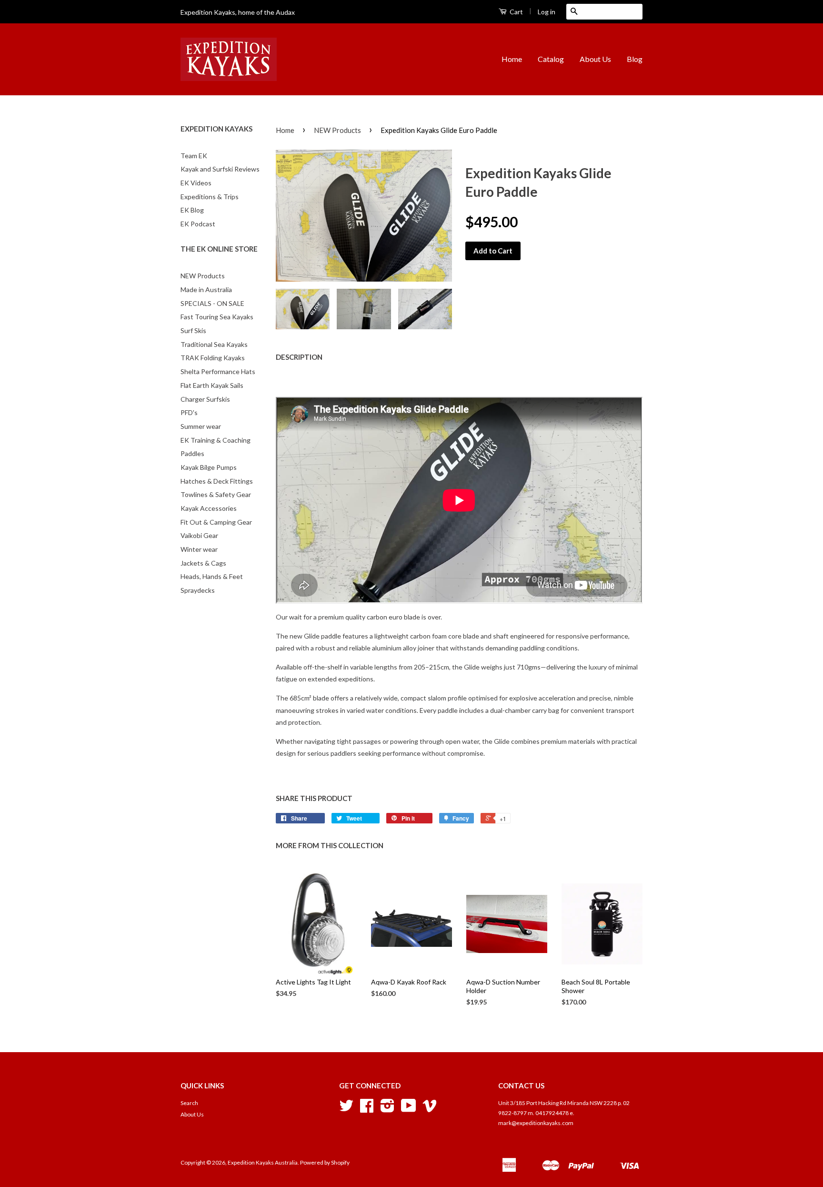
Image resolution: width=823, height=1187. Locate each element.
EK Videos (196, 183)
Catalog (551, 58)
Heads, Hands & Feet (212, 576)
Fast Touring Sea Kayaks (217, 317)
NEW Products (203, 276)
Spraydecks (198, 590)
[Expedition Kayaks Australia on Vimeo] (429, 1109)
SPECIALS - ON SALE (212, 303)
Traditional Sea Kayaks (214, 344)
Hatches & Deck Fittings (217, 481)
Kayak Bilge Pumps (209, 467)
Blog (634, 58)
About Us (595, 58)
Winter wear (199, 549)
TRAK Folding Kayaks (213, 358)
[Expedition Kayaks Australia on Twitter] (346, 1109)
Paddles (192, 453)
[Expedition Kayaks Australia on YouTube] (408, 1109)
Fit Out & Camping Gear (216, 522)
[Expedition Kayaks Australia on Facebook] (367, 1109)
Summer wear (201, 426)
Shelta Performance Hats (218, 371)
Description (299, 357)
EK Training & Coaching (216, 440)
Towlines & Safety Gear (216, 494)
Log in (546, 12)
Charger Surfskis (205, 399)
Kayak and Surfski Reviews (220, 169)
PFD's (189, 412)
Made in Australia (206, 289)
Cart (515, 12)
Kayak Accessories (209, 508)
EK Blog (192, 210)
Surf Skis (193, 330)
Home (512, 58)
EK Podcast (198, 224)
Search (189, 1102)
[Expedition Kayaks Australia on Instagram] (387, 1109)
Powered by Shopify (325, 1162)
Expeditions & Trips (210, 197)
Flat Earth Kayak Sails (212, 385)
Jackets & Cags (203, 563)
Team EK (194, 156)
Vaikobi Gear (199, 535)
